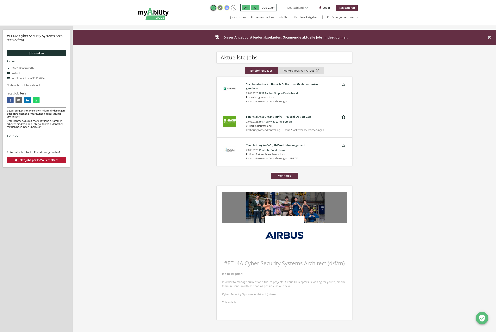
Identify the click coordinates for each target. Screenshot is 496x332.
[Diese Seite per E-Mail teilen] (19, 100)
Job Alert (284, 17)
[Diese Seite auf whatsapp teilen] (36, 100)
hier (343, 37)
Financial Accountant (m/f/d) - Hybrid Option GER (278, 116)
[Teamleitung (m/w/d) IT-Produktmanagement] (229, 149)
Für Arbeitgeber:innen (340, 17)
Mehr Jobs (284, 176)
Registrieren (347, 7)
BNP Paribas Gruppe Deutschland (278, 93)
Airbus (11, 61)
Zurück (13, 136)
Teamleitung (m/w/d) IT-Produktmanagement (276, 145)
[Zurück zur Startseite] (153, 14)
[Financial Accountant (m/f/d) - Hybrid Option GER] (229, 121)
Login (326, 7)
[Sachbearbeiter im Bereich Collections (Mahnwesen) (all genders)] (229, 88)
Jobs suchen (238, 17)
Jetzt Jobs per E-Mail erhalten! (38, 160)
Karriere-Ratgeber (306, 17)
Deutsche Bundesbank (272, 150)
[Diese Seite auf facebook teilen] (10, 100)
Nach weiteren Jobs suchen (22, 85)
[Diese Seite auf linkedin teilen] (27, 100)
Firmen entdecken (262, 17)
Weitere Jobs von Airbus (298, 70)
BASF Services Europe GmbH (275, 121)
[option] (213, 7)
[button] (490, 37)
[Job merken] (344, 84)
